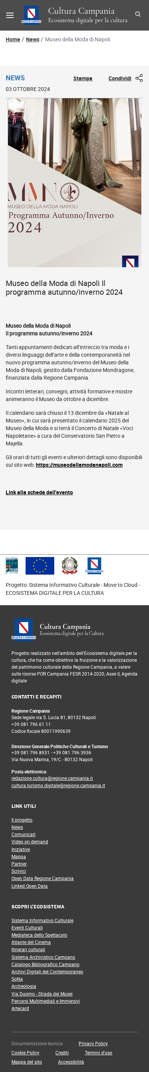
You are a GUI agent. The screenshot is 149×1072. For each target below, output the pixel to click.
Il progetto (21, 820)
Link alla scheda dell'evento (39, 492)
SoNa (17, 979)
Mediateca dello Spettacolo (39, 935)
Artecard (20, 1008)
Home (13, 39)
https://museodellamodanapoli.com (79, 464)
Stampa (82, 78)
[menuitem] (42, 1043)
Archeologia (23, 986)
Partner (19, 864)
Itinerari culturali (28, 949)
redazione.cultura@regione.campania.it (52, 778)
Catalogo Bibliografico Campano (45, 964)
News (32, 39)
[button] (93, 1043)
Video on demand (29, 841)
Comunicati (23, 834)
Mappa (18, 856)
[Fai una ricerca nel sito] (139, 15)
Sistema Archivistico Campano (43, 957)
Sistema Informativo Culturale (42, 920)
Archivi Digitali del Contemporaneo (47, 971)
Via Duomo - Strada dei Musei (42, 994)
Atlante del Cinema (31, 942)
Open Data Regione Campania (42, 878)
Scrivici (18, 871)
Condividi (120, 78)
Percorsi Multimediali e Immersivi (45, 1001)
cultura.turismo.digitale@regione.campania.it (58, 785)
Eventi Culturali (27, 927)
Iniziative (20, 849)
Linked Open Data (29, 886)
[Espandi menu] (10, 15)
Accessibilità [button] (71, 1062)
